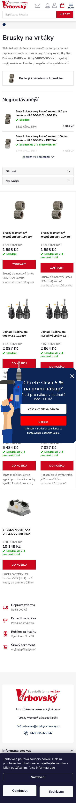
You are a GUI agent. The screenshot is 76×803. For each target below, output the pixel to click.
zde (52, 768)
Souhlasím (56, 791)
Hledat (65, 14)
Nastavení (38, 777)
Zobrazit (19, 264)
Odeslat (43, 422)
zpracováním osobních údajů (43, 433)
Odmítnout (19, 790)
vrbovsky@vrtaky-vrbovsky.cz (41, 726)
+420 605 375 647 (41, 733)
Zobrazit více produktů (36, 157)
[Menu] (71, 5)
